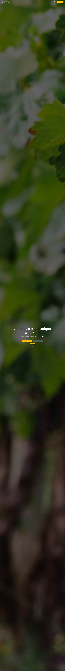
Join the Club (60, 1)
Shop (40, 1)
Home (30, 1)
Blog (43, 1)
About (46, 1)
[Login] (54, 1)
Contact (51, 1)
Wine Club (34, 1)
